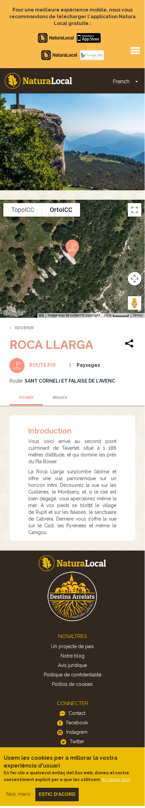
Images (59, 397)
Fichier (26, 397)
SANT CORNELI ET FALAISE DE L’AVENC (70, 381)
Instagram (76, 732)
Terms (138, 315)
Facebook (77, 722)
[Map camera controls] (134, 278)
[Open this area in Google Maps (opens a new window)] (13, 313)
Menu (135, 50)
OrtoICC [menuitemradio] (61, 209)
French (121, 81)
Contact (77, 713)
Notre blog (72, 656)
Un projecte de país (72, 646)
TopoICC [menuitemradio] (22, 209)
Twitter (77, 741)
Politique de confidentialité (72, 674)
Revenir (24, 327)
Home (38, 81)
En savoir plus (116, 779)
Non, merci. (18, 794)
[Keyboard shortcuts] (41, 315)
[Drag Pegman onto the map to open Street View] (134, 303)
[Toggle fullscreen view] (134, 210)
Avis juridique (72, 665)
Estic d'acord (57, 794)
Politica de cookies (72, 684)
